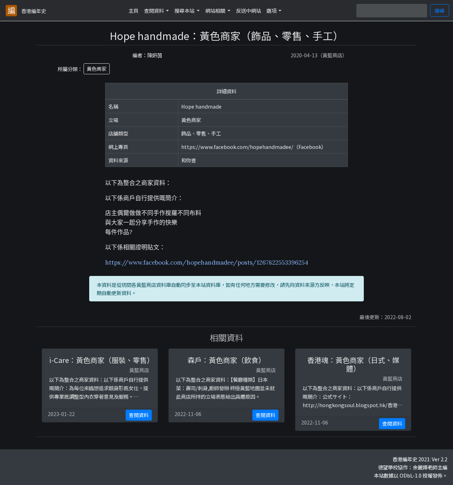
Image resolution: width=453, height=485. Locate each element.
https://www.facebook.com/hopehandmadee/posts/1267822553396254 (206, 262)
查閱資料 (139, 414)
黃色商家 (97, 68)
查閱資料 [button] (154, 10)
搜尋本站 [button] (184, 10)
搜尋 (440, 10)
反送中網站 (248, 10)
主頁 (133, 10)
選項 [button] (271, 10)
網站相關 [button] (215, 10)
